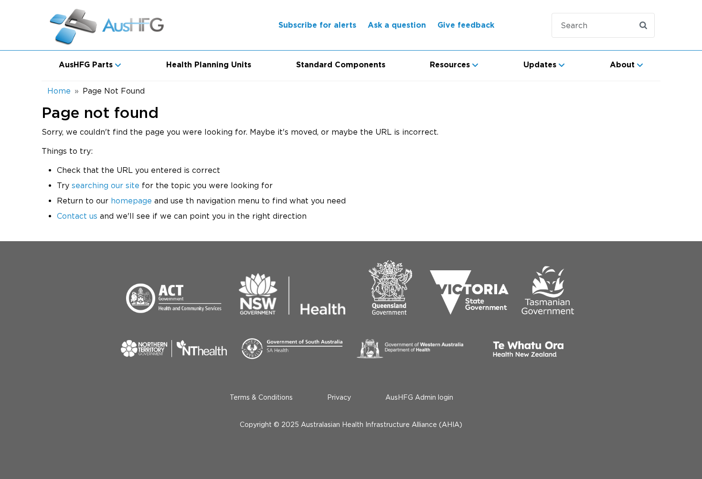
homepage (131, 200)
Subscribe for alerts (317, 25)
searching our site (105, 185)
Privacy (339, 397)
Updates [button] (539, 65)
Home (59, 90)
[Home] (119, 25)
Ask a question (397, 25)
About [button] (622, 65)
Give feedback (465, 25)
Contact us (77, 216)
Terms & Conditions (261, 397)
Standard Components (340, 65)
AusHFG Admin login (419, 397)
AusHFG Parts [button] (86, 65)
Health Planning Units (208, 65)
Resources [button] (450, 65)
